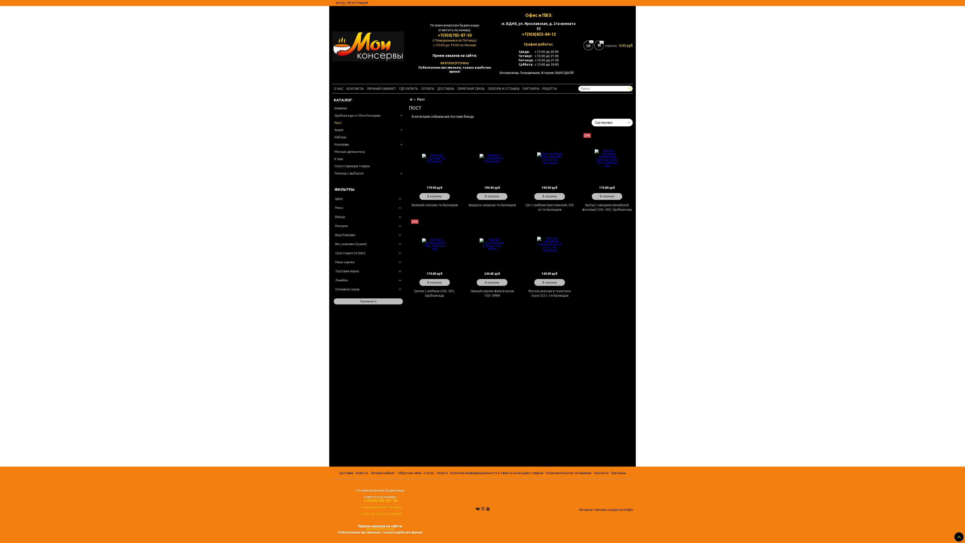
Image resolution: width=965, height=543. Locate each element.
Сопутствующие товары (352, 166)
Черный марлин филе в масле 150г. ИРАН (492, 293)
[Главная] (411, 99)
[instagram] (483, 508)
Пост (338, 122)
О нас (339, 88)
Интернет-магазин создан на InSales (606, 509)
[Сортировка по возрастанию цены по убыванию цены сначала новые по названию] (612, 122)
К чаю (338, 159)
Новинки (340, 108)
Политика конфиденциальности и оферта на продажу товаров (496, 473)
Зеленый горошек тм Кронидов (434, 205)
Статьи (429, 473)
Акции (338, 129)
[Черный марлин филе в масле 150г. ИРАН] (492, 244)
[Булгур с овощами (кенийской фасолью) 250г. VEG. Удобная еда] (607, 158)
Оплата (427, 88)
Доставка (445, 88)
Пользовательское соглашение (569, 473)
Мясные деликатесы (349, 151)
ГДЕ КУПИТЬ (408, 88)
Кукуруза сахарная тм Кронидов (492, 205)
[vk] (477, 508)
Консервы (341, 144)
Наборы (340, 137)
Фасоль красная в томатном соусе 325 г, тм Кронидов (549, 293)
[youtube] (488, 508)
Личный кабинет (381, 88)
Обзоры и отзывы (504, 88)
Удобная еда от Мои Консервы (357, 115)
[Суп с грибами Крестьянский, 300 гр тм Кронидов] (550, 158)
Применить (368, 301)
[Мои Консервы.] (368, 45)
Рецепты (549, 88)
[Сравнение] (589, 45)
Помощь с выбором (349, 173)
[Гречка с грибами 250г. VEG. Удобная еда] (435, 244)
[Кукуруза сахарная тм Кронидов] (492, 158)
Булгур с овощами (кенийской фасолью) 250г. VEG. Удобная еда (607, 207)
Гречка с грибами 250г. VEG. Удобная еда (434, 293)
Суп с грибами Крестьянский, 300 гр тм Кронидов (549, 207)
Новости (362, 473)
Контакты (355, 88)
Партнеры (530, 88)
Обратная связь (471, 88)
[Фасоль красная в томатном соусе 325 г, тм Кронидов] (550, 244)
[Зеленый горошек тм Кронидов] (435, 158)
